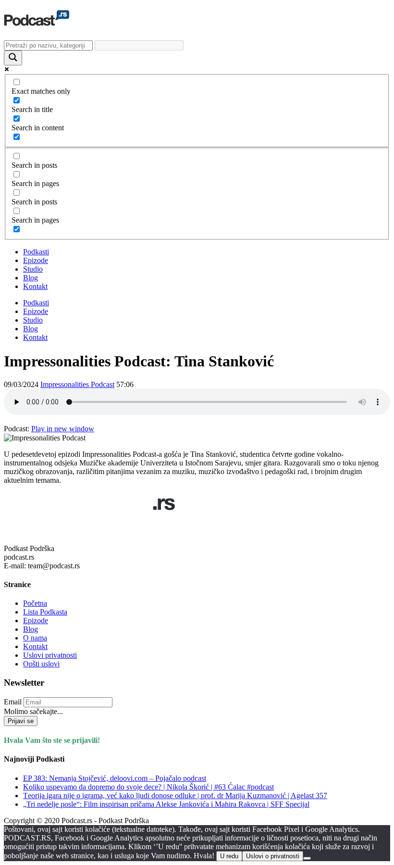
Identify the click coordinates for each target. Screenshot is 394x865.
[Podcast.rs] (36, 20)
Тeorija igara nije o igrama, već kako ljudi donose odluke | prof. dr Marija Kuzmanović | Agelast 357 (175, 795)
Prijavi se (21, 721)
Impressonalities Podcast (77, 384)
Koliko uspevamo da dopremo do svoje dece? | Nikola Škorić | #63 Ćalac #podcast (148, 787)
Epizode (35, 260)
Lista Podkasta (45, 612)
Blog (30, 278)
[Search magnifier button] (13, 57)
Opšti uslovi (41, 664)
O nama (35, 638)
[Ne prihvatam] (307, 858)
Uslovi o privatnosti (272, 856)
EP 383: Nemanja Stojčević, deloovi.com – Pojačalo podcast (114, 778)
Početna (35, 603)
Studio (33, 269)
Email (13, 702)
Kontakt (35, 286)
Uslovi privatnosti (50, 655)
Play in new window (62, 429)
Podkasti (36, 252)
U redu (229, 856)
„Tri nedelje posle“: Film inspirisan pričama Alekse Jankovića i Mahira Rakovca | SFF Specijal (166, 804)
